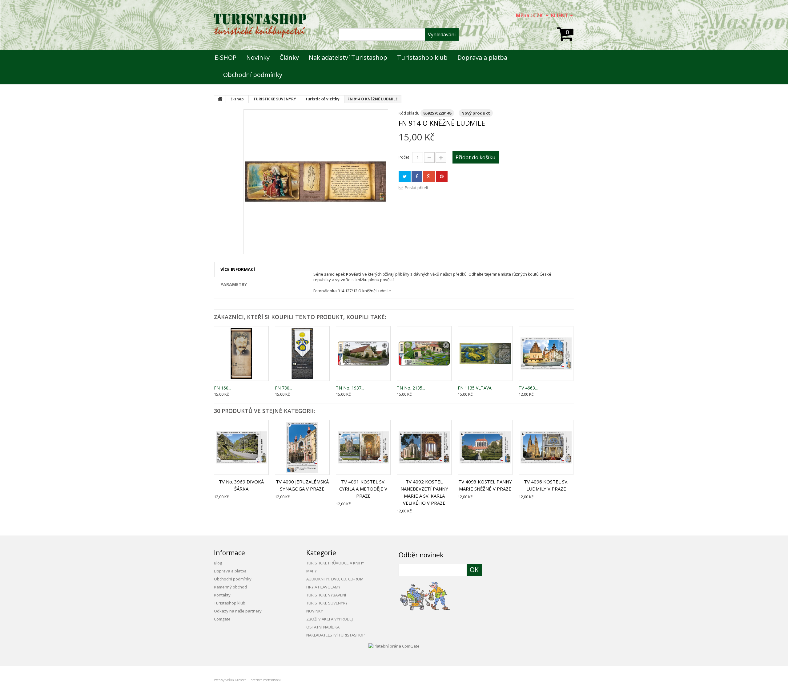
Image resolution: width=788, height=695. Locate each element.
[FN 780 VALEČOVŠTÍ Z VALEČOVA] (302, 353)
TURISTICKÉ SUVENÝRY (327, 603)
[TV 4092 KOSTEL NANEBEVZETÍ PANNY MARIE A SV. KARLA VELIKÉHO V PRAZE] (424, 447)
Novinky (258, 57)
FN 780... (283, 388)
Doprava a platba (482, 57)
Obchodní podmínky (252, 75)
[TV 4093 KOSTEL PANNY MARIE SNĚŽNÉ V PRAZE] (485, 447)
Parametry (233, 284)
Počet (404, 157)
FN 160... (222, 388)
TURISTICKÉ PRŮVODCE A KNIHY (335, 563)
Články (289, 57)
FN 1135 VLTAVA (475, 388)
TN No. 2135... (411, 388)
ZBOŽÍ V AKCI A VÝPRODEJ (329, 619)
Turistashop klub (422, 57)
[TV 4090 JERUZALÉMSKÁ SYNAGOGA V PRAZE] (302, 447)
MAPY (311, 571)
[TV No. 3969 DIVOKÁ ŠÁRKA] (241, 447)
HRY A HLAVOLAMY (323, 587)
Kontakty (222, 595)
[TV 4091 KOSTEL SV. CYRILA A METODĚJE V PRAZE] (363, 447)
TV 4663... (528, 388)
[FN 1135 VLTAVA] (485, 353)
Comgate (222, 619)
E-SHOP (225, 57)
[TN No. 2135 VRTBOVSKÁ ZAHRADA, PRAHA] (424, 353)
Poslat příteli (416, 187)
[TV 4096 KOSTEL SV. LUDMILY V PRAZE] (546, 447)
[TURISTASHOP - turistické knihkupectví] (260, 26)
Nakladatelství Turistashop (348, 57)
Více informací (237, 269)
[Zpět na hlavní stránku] (220, 99)
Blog (218, 563)
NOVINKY (314, 611)
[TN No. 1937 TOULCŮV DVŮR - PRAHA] (363, 353)
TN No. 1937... (350, 388)
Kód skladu (409, 113)
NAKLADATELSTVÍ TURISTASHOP (335, 635)
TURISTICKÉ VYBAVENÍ (326, 595)
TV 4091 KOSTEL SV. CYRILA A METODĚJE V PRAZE (363, 489)
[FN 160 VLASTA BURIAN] (241, 353)
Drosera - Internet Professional (258, 679)
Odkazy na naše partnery (238, 611)
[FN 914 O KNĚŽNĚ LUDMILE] (315, 181)
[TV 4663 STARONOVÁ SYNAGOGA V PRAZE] (546, 353)
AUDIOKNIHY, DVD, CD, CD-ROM (335, 579)
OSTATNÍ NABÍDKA (323, 627)
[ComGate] (394, 645)
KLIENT (559, 15)
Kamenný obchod (230, 587)
